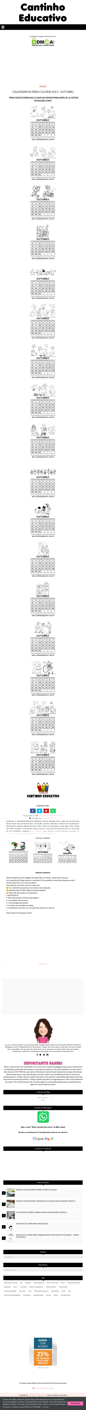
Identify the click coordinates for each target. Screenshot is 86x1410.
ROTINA (48, 1295)
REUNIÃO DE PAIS (38, 1295)
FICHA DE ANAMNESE (10, 1291)
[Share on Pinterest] (46, 811)
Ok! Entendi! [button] (75, 1403)
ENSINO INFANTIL (51, 1287)
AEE (21, 1282)
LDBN (30, 1291)
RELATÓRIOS (27, 1295)
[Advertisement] (43, 65)
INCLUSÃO (22, 1291)
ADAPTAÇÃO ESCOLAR (10, 1282)
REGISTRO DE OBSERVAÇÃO (12, 1295)
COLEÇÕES (23, 1287)
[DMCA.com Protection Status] (43, 45)
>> (80, 964)
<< (5, 964)
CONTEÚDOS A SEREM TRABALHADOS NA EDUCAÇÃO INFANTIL (41, 1212)
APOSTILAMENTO (39, 1282)
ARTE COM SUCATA (52, 1282)
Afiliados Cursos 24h (43, 1367)
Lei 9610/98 (36, 831)
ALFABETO (28, 1282)
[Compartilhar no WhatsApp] (53, 811)
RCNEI (63, 1291)
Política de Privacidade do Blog (40, 833)
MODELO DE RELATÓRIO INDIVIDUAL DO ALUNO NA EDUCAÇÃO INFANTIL (45, 1201)
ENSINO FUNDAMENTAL (36, 1287)
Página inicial (43, 964)
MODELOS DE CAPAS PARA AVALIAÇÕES (32, 1224)
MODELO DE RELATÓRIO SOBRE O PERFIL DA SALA (36, 1190)
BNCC (15, 1287)
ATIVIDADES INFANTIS (74, 1282)
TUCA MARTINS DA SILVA (50, 816)
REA (69, 1291)
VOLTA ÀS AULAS (65, 1295)
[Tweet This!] (39, 811)
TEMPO (56, 1295)
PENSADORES (55, 1291)
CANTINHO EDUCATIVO (37, 1395)
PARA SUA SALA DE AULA (41, 1291)
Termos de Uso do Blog (15, 833)
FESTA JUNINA (63, 1287)
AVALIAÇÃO (7, 1287)
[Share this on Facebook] (33, 811)
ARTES (63, 1282)
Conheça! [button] (45, 1407)
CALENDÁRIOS (50, 818)
